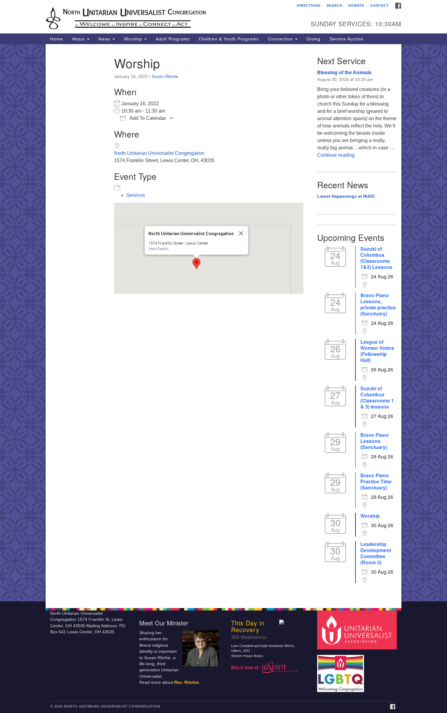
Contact (379, 5)
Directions (309, 5)
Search (334, 5)
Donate (356, 5)
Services (135, 195)
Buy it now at (245, 667)
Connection (281, 39)
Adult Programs (173, 39)
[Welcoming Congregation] (341, 670)
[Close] (241, 233)
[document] (223, 322)
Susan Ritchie (165, 76)
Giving (314, 39)
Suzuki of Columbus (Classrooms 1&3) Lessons (376, 258)
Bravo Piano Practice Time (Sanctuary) (376, 481)
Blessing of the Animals (344, 72)
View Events (158, 248)
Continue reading (336, 155)
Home (56, 39)
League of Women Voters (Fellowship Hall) (377, 351)
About (79, 39)
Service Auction (347, 39)
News (105, 39)
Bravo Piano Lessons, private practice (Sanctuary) (378, 304)
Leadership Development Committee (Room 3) (375, 553)
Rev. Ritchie (186, 682)
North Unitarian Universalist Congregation (159, 153)
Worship (134, 39)
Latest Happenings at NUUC (346, 196)
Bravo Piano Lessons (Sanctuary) (374, 441)
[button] (196, 264)
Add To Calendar (147, 118)
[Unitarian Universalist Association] (358, 629)
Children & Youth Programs (229, 39)
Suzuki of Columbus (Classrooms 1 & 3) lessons (377, 397)
